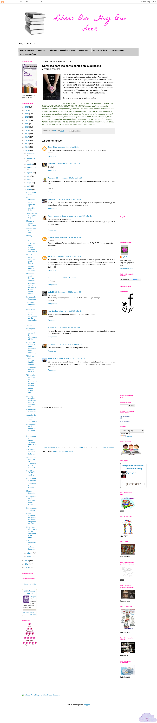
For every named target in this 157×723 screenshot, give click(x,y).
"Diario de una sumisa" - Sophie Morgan (30, 360)
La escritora (131, 472)
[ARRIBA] (148, 718)
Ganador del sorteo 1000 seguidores (31, 418)
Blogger (87, 705)
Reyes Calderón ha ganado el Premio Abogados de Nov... (31, 518)
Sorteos (29, 325)
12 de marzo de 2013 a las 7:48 (67, 328)
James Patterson (133, 474)
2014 (27, 147)
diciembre (30, 153)
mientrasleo (53, 311)
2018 (27, 134)
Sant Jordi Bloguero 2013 (30, 304)
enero (29, 556)
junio (29, 179)
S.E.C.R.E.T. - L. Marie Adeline (31, 473)
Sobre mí (41, 50)
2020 (27, 127)
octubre (30, 164)
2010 (27, 567)
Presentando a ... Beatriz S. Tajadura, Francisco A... (31, 441)
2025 (27, 110)
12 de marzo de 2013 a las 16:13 (72, 358)
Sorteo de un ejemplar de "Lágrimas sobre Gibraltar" (31, 462)
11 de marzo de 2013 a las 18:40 (68, 237)
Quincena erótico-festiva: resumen (30, 277)
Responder (52, 156)
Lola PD (51, 292)
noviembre (31, 159)
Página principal (27, 50)
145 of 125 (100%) (28, 612)
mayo (29, 183)
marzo (29, 189)
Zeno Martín (53, 358)
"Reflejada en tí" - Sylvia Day (31, 215)
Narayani (51, 178)
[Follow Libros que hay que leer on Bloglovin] (130, 280)
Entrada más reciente (51, 447)
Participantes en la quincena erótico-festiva (31, 501)
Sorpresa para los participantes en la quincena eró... (31, 401)
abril (29, 186)
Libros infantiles (117, 50)
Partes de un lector (31, 193)
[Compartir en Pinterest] (79, 131)
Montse (51, 237)
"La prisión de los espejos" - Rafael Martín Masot (31, 288)
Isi (49, 278)
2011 (27, 564)
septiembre (31, 167)
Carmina (51, 199)
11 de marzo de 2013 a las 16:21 (66, 147)
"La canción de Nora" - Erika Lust (31, 452)
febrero (30, 553)
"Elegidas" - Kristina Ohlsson (30, 268)
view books (33, 614)
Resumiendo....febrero (31, 509)
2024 (27, 114)
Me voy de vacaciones (31, 238)
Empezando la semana (31, 298)
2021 (27, 124)
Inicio (81, 447)
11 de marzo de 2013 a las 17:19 (69, 178)
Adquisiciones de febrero (31, 486)
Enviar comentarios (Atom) (63, 451)
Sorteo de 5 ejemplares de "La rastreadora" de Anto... (31, 532)
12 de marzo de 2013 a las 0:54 (71, 311)
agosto (30, 173)
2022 (27, 120)
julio (28, 176)
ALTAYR (51, 256)
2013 (27, 150)
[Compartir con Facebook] (77, 131)
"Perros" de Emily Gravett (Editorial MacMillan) (31, 247)
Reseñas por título (28, 54)
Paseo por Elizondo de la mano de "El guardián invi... (30, 204)
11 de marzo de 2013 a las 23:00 (68, 292)
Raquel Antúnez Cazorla (58, 216)
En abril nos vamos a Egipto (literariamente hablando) (31, 347)
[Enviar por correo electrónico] (70, 131)
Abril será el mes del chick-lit (31, 370)
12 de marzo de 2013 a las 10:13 (69, 344)
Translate (128, 436)
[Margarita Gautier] (121, 419)
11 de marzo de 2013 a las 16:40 (68, 164)
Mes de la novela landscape (31, 223)
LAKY (125, 257)
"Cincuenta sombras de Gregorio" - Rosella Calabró (31, 380)
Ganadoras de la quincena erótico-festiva (30, 259)
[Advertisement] (78, 427)
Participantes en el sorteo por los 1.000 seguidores (31, 429)
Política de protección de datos (62, 50)
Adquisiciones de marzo (31, 230)
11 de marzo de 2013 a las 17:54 (68, 199)
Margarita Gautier (125, 416)
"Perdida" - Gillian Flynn (30, 391)
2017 (27, 137)
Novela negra (84, 50)
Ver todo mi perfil (126, 268)
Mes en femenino (30, 492)
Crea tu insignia (124, 421)
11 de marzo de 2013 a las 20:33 (63, 278)
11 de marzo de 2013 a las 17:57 (81, 216)
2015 (27, 144)
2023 (27, 117)
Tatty (50, 147)
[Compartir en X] (75, 131)
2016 (27, 140)
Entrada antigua (108, 447)
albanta (51, 328)
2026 (27, 107)
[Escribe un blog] (73, 131)
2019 (27, 130)
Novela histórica (100, 50)
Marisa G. (52, 344)
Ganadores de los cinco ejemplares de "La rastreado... (31, 316)
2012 (27, 561)
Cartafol (51, 164)
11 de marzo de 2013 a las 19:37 (68, 256)
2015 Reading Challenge (29, 591)
